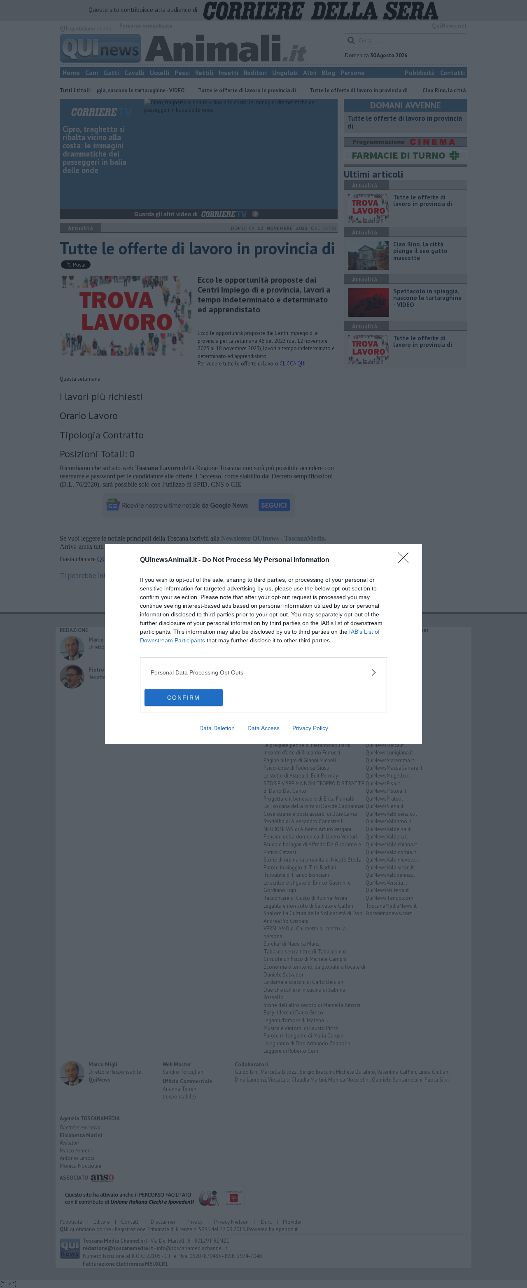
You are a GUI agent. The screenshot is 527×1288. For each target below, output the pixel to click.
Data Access (263, 728)
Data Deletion (217, 728)
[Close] (406, 560)
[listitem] (263, 672)
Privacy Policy (310, 728)
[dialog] (263, 644)
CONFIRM (183, 697)
